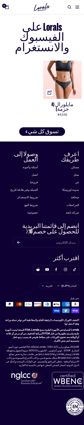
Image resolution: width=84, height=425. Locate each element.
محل (76, 175)
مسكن (75, 167)
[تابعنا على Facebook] (56, 269)
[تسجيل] (18, 242)
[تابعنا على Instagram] (65, 269)
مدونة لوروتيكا (70, 190)
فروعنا (34, 182)
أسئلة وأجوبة (30, 167)
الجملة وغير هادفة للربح (24, 190)
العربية (49, 286)
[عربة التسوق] (7, 7)
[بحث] (69, 7)
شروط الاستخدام (28, 197)
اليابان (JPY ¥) (68, 286)
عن (77, 182)
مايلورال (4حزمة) (62, 107)
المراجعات (73, 205)
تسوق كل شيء (42, 131)
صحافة (75, 197)
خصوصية (32, 212)
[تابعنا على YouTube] (47, 269)
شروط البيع (31, 205)
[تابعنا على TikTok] (74, 269)
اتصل (35, 175)
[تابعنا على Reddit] (37, 269)
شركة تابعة (72, 212)
